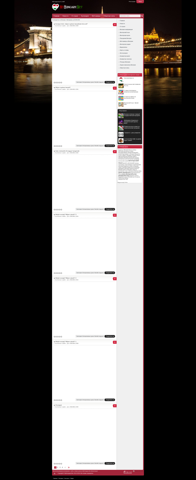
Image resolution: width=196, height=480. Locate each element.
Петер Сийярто (122, 155)
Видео (72, 478)
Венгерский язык (125, 32)
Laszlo (63, 25)
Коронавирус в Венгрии (128, 154)
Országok (59, 405)
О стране (75, 16)
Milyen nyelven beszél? (63, 87)
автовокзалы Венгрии (126, 156)
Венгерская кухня (125, 35)
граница (137, 163)
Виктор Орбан (132, 149)
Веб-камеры (96, 16)
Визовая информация (126, 29)
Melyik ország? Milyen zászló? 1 (66, 341)
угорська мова (137, 171)
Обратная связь (109, 16)
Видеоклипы (123, 47)
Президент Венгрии (131, 155)
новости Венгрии (134, 166)
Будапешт (121, 149)
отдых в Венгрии (122, 167)
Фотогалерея (124, 53)
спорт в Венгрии (129, 171)
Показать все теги (123, 179)
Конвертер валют (125, 56)
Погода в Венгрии (125, 62)
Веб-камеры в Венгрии (126, 41)
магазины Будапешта (123, 166)
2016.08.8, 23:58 (74, 25)
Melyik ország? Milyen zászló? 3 (66, 214)
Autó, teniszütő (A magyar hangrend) (67, 151)
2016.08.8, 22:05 (74, 407)
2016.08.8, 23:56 (74, 89)
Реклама (61, 478)
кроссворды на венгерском (133, 164)
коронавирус (121, 164)
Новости (65, 16)
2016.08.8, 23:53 (74, 279)
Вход (140, 1)
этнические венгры (123, 178)
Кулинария (85, 16)
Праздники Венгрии (125, 38)
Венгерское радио (125, 44)
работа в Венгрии (127, 169)
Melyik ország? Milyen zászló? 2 (66, 278)
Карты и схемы (124, 50)
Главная (56, 16)
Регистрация (132, 1)
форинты (132, 175)
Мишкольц (137, 154)
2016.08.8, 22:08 (74, 343)
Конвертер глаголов (125, 59)
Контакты (66, 478)
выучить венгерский (128, 163)
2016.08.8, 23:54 (74, 216)
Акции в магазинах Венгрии (128, 65)
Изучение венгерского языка (125, 151)
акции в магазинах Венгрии (127, 157)
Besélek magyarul (99, 82)
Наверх (55, 473)
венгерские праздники (133, 159)
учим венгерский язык (127, 174)
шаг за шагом (136, 177)
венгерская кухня (122, 159)
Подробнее (109, 82)
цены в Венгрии (128, 177)
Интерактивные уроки (88, 82)
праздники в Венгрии (123, 168)
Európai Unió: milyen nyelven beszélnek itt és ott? (72, 24)
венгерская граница (134, 157)
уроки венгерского (124, 172)
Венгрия (126, 150)
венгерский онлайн (123, 160)
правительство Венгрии (133, 167)
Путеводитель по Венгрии (73, 7)
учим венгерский (127, 174)
